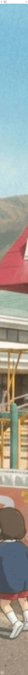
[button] (1, 2)
